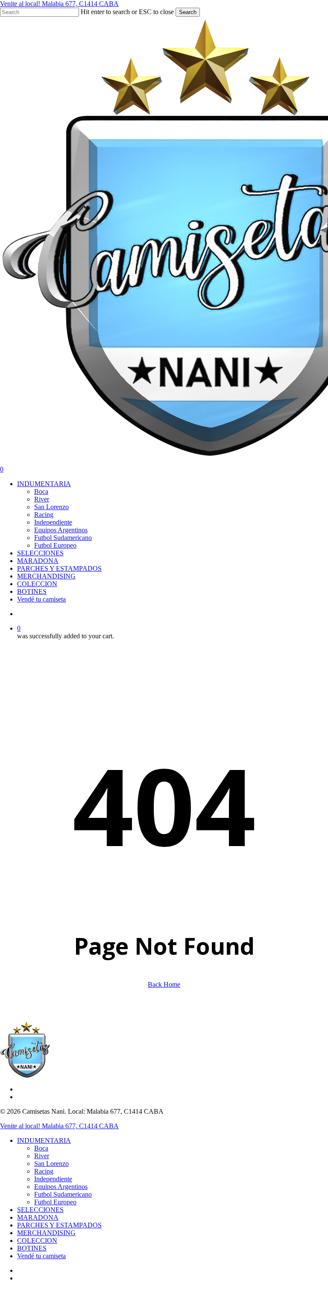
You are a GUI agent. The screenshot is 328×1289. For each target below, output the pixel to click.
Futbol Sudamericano (63, 1194)
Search (187, 12)
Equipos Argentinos (61, 1186)
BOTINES (32, 1248)
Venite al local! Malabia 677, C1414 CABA (59, 3)
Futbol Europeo (55, 1202)
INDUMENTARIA (44, 1140)
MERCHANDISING (46, 1232)
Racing (43, 1171)
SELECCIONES (40, 1209)
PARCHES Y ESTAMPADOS (59, 1225)
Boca (41, 1148)
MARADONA (38, 1217)
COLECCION (37, 1240)
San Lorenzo (51, 1163)
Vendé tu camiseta (41, 1256)
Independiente (53, 1179)
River (41, 1155)
